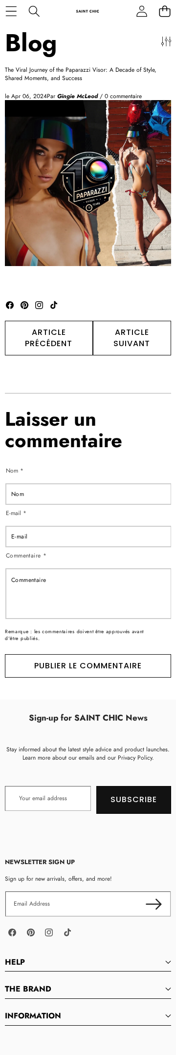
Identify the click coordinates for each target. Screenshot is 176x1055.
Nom (14, 471)
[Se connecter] (142, 11)
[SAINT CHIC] (87, 10)
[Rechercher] (34, 11)
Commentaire (26, 555)
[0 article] (165, 11)
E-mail (16, 513)
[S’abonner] (153, 903)
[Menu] (11, 11)
